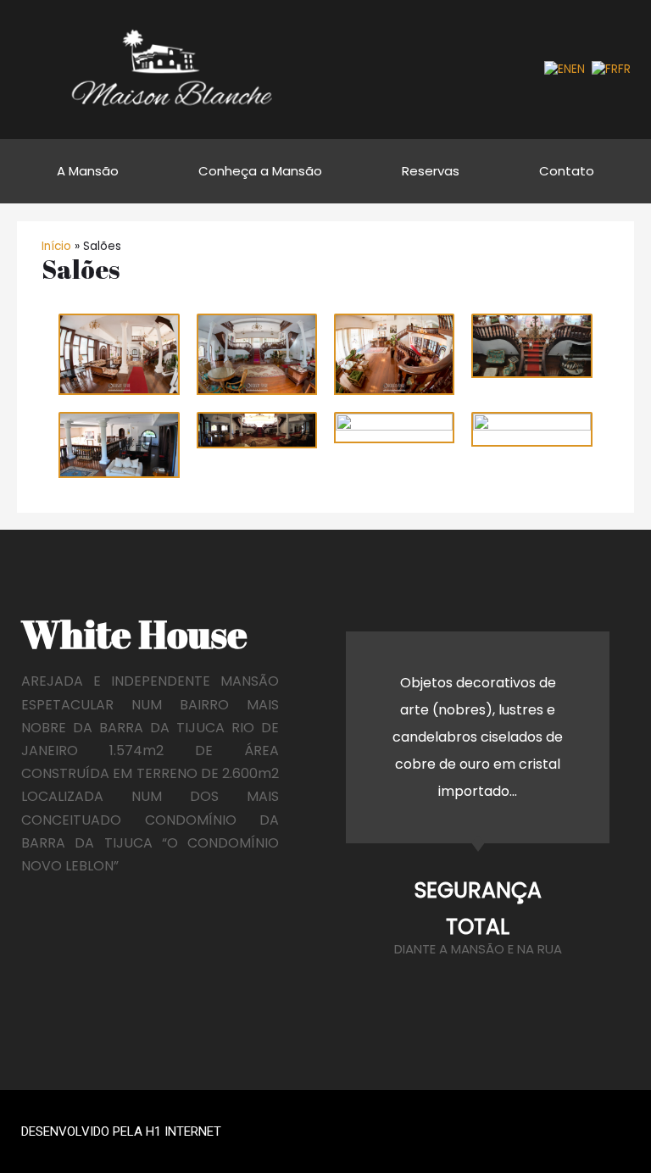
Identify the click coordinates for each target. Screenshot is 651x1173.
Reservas (430, 171)
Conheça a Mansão (260, 171)
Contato (566, 171)
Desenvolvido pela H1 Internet (121, 1131)
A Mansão (88, 171)
